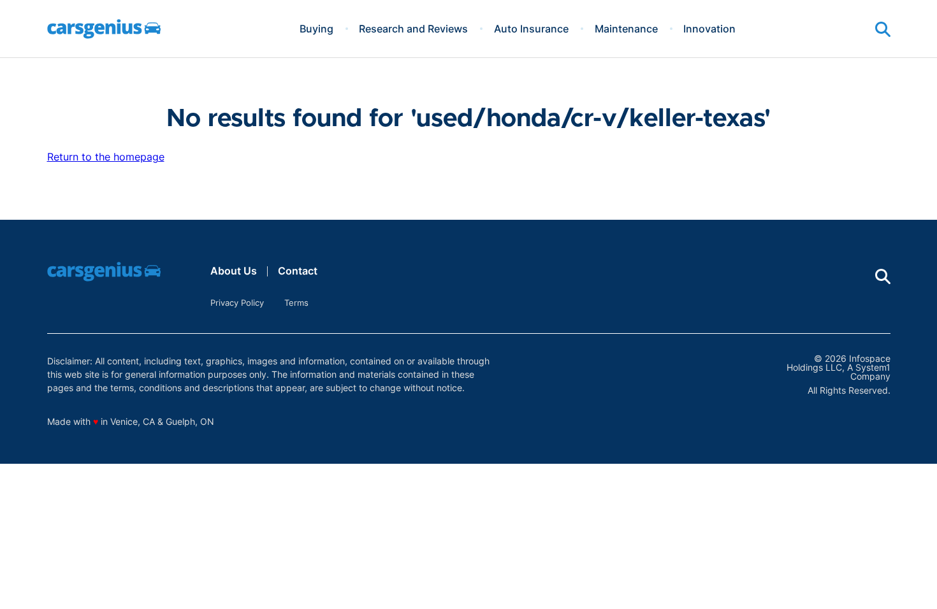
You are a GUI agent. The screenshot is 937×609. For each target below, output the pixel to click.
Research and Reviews (413, 28)
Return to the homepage (105, 156)
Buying (316, 28)
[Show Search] (882, 29)
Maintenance (626, 28)
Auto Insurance (531, 28)
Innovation (709, 28)
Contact (297, 270)
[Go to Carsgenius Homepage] (104, 29)
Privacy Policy (237, 302)
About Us (233, 270)
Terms (296, 302)
